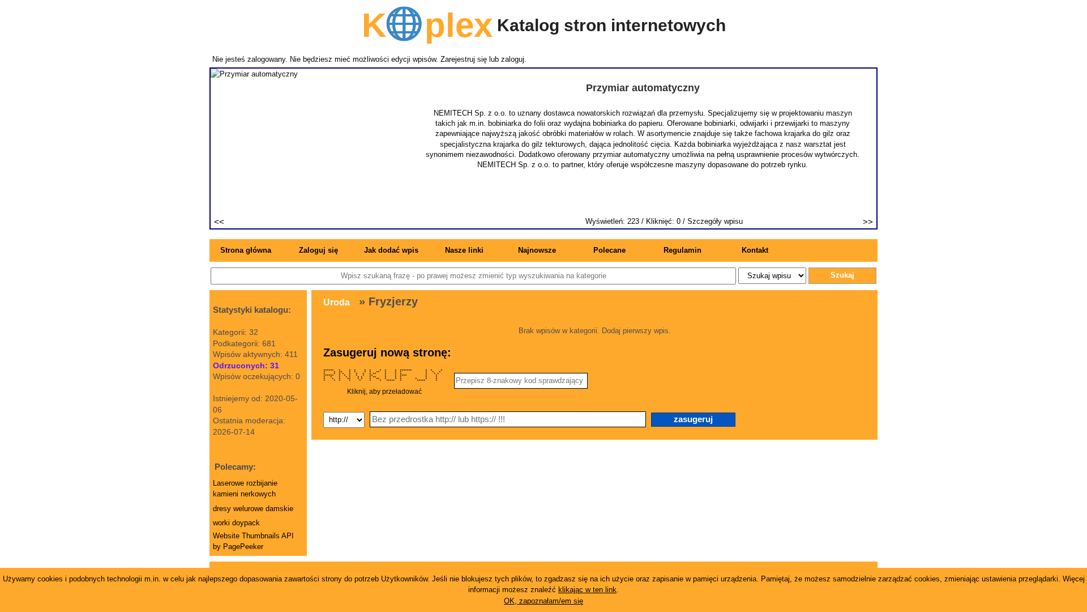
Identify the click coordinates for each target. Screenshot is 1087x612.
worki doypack (236, 522)
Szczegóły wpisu (715, 221)
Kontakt (755, 250)
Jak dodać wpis (391, 250)
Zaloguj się (318, 250)
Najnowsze (537, 250)
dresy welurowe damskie (253, 508)
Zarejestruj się (463, 59)
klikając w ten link (587, 589)
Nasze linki (464, 250)
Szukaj (842, 275)
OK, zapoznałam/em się (543, 601)
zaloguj (512, 59)
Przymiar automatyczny (643, 88)
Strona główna (245, 250)
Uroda (336, 302)
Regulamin (682, 250)
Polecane (609, 250)
